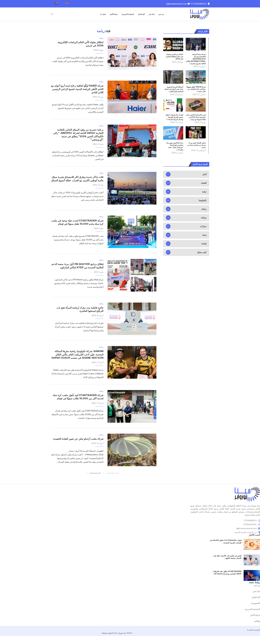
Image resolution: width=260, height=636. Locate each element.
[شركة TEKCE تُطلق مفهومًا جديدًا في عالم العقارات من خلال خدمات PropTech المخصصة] (196, 77)
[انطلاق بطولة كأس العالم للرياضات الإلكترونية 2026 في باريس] (132, 53)
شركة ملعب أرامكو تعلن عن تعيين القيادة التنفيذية (78, 438)
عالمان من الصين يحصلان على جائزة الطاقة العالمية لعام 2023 (174, 56)
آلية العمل (141, 14)
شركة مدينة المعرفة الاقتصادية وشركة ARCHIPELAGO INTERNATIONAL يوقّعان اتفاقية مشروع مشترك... (196, 58)
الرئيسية (257, 630)
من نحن (161, 14)
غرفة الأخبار (114, 14)
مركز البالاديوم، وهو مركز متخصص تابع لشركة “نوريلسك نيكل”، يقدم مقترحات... (174, 146)
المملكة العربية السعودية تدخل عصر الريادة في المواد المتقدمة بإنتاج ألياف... (174, 89)
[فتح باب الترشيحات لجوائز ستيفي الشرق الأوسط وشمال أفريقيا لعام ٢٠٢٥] (173, 105)
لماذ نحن (152, 14)
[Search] (52, 14)
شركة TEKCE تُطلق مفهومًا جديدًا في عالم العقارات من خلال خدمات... (196, 89)
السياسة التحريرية (128, 14)
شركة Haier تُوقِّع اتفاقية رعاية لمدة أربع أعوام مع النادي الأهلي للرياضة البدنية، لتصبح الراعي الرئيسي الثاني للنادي (77, 89)
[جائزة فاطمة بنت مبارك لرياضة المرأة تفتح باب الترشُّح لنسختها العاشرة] (132, 319)
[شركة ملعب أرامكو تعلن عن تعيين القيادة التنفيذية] (132, 450)
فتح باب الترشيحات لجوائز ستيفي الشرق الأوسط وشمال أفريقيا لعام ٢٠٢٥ (174, 117)
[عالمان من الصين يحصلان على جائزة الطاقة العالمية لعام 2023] (173, 44)
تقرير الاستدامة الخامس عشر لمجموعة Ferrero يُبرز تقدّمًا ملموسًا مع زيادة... (196, 117)
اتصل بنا (103, 14)
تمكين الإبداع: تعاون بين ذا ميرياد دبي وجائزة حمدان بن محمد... (196, 145)
